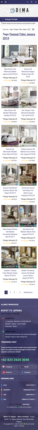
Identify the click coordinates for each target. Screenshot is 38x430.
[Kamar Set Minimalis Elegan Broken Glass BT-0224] (28, 56)
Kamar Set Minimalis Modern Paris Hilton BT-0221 (10, 151)
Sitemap (21, 426)
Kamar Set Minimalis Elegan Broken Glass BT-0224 (28, 73)
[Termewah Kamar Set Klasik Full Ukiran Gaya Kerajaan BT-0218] (28, 175)
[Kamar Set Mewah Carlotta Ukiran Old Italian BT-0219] (10, 175)
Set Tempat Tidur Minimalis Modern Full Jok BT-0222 (28, 112)
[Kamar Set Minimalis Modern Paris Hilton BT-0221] (10, 136)
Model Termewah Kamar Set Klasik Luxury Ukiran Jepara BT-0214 (28, 274)
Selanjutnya (28, 292)
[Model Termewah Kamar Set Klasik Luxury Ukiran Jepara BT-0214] (28, 257)
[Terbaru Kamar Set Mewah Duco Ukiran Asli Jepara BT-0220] (28, 136)
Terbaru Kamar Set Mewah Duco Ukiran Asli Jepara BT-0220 (27, 151)
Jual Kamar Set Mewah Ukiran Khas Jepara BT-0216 (28, 231)
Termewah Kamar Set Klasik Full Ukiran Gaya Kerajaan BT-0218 (28, 192)
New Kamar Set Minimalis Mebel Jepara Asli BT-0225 (10, 71)
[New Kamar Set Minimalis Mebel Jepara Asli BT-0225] (10, 56)
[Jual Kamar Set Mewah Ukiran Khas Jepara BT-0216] (28, 216)
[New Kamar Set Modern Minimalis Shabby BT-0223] (10, 97)
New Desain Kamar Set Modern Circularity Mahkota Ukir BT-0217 (10, 233)
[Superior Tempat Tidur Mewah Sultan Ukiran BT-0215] (10, 257)
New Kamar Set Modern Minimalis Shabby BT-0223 (10, 112)
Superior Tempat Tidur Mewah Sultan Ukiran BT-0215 (10, 273)
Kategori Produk (11, 19)
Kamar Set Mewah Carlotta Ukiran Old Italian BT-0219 (10, 190)
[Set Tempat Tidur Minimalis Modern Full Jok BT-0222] (28, 97)
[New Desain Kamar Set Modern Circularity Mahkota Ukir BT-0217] (10, 216)
